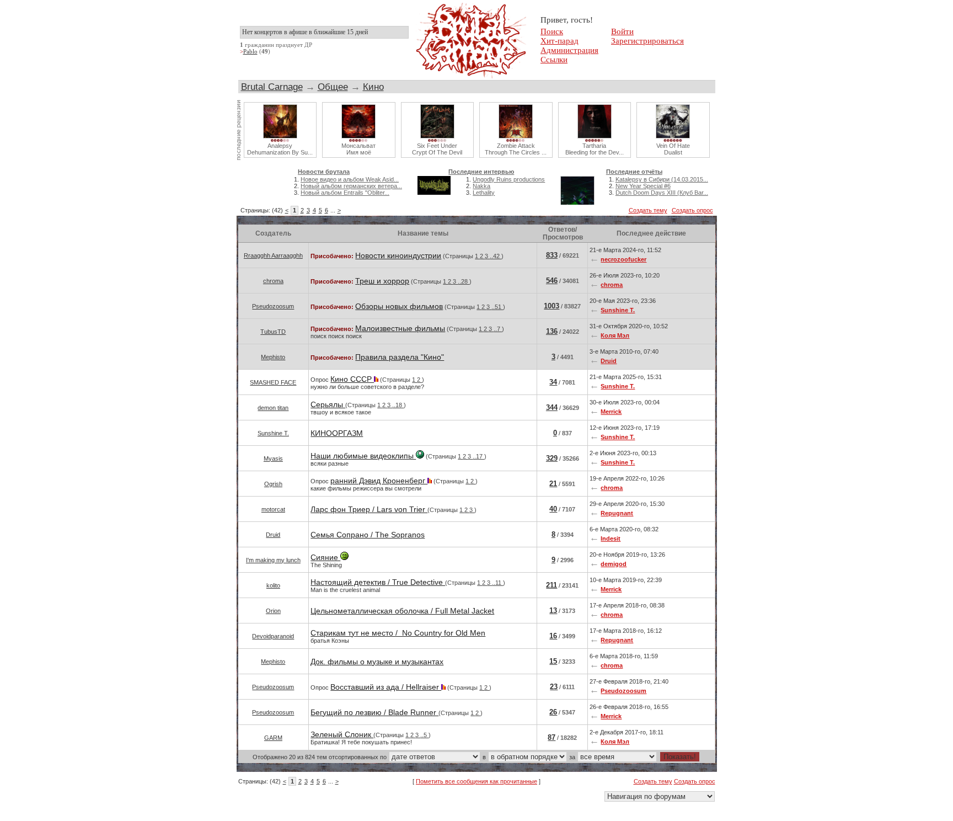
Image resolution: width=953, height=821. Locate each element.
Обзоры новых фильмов (399, 306)
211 (551, 585)
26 (553, 712)
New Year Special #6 (643, 186)
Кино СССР (352, 379)
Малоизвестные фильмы (400, 328)
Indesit (610, 538)
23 (554, 687)
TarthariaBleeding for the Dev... (594, 149)
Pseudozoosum (273, 306)
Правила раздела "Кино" (399, 357)
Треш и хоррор (382, 280)
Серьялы (327, 404)
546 (552, 280)
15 (553, 661)
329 (552, 458)
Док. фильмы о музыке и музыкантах (376, 661)
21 (553, 483)
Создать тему (648, 210)
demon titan (273, 407)
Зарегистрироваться (647, 40)
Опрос (367, 382)
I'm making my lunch (273, 560)
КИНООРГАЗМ (336, 433)
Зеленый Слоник (341, 734)
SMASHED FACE (273, 382)
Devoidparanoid (273, 636)
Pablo (250, 51)
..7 (498, 329)
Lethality (484, 192)
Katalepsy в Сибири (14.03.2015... (661, 179)
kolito (273, 585)
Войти (622, 31)
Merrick (611, 411)
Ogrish (273, 484)
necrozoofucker (623, 259)
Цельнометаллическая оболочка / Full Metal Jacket (402, 610)
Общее (333, 87)
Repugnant (617, 513)
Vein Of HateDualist (673, 149)
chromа (612, 284)
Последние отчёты (634, 171)
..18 (398, 405)
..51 (497, 306)
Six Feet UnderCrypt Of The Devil (437, 149)
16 (553, 636)
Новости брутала (324, 171)
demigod (614, 564)
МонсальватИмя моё (358, 149)
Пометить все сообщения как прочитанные (476, 781)
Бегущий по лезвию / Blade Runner (374, 712)
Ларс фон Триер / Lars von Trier (368, 509)
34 (553, 382)
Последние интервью (481, 171)
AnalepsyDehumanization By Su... (280, 149)
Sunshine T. (618, 310)
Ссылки (553, 59)
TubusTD (273, 331)
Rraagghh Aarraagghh (273, 255)
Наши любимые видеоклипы (363, 455)
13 (553, 610)
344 (552, 407)
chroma (273, 281)
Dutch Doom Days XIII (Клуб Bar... (661, 192)
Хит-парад (559, 40)
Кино (373, 87)
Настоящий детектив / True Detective (377, 582)
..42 (495, 256)
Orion (273, 610)
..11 (497, 582)
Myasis (273, 458)
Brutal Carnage (272, 87)
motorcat (273, 509)
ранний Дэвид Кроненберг (378, 480)
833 (552, 255)
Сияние (325, 557)
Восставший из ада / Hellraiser (385, 687)
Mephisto (273, 357)
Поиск (551, 31)
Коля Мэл (615, 335)
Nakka (481, 186)
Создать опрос (692, 210)
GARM (273, 737)
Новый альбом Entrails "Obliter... (345, 192)
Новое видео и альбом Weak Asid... (350, 179)
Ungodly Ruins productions (509, 179)
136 (552, 331)
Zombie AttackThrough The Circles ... (516, 149)
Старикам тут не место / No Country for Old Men (397, 632)
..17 (478, 456)
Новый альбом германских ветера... (351, 186)
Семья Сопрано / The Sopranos (367, 534)
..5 (424, 735)
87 (551, 737)
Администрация (569, 50)
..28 (463, 281)
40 (553, 509)
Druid (609, 361)
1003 (551, 306)
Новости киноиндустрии (398, 255)
